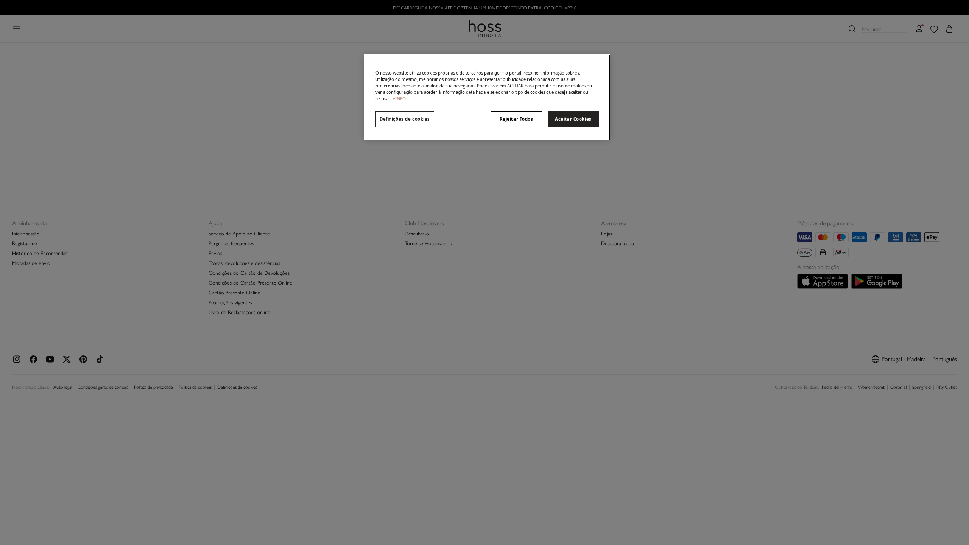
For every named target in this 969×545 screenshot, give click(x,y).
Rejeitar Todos (516, 119)
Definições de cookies (405, 119)
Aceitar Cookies (573, 119)
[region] (487, 97)
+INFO (399, 98)
